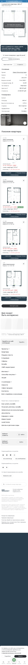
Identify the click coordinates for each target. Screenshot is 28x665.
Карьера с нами (7, 416)
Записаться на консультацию (13, 410)
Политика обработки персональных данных (13, 520)
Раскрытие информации (8, 515)
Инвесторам (6, 419)
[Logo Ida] (6, 490)
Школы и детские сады (10, 425)
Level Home (6, 422)
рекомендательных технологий (12, 653)
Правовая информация (7, 517)
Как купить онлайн (8, 404)
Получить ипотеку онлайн (11, 407)
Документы (6, 413)
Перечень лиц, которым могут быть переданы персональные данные (14, 523)
